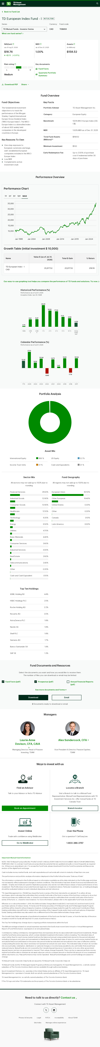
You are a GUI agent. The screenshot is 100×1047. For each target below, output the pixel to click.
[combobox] (24, 29)
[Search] (96, 3)
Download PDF (11, 84)
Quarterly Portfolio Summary (47, 74)
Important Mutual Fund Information (16, 858)
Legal (39, 1017)
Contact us (68, 997)
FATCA (47, 1017)
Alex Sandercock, (72, 740)
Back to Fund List (12, 12)
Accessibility (59, 1017)
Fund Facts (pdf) (12, 682)
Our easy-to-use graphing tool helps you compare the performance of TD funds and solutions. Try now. (51, 281)
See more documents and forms (50, 690)
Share (24, 84)
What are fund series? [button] (12, 33)
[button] (13, 44)
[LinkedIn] (54, 1010)
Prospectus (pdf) (45, 682)
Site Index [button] (37, 1022)
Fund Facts (44, 69)
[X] (46, 1010)
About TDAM (72, 1017)
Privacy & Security (25, 1017)
